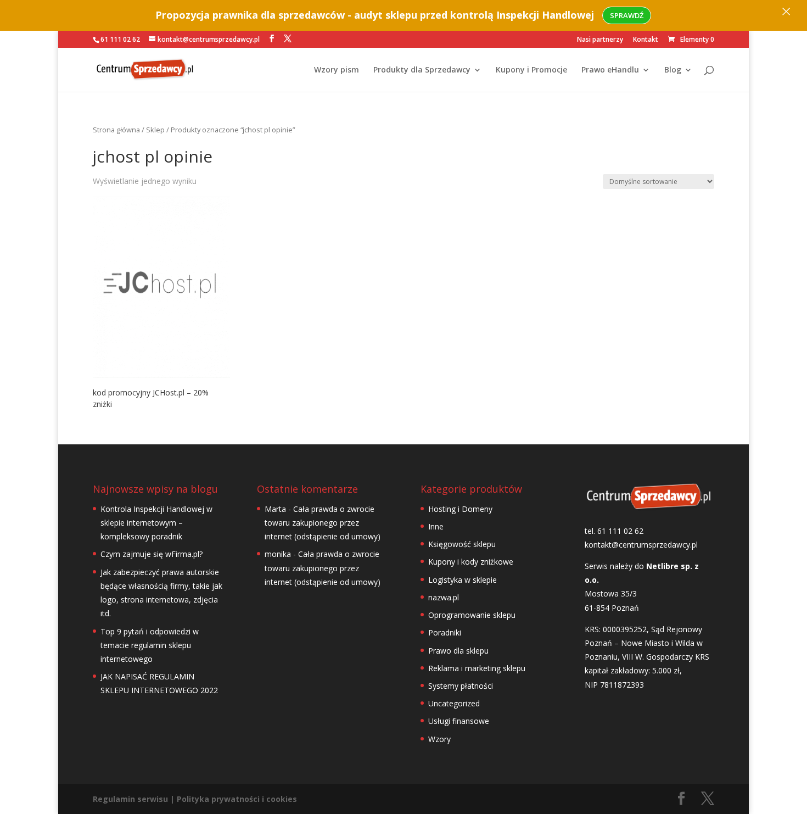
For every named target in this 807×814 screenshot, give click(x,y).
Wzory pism (336, 70)
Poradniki (444, 632)
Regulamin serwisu (130, 799)
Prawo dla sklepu (458, 650)
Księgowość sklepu (462, 544)
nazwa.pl (443, 597)
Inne (436, 526)
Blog (672, 70)
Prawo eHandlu (610, 70)
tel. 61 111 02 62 (614, 531)
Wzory (439, 739)
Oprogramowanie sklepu (471, 615)
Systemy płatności (460, 686)
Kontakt (645, 40)
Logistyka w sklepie (462, 580)
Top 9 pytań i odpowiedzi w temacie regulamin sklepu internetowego (149, 645)
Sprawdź (626, 15)
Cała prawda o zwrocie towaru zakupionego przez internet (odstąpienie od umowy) (322, 523)
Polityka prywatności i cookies (237, 799)
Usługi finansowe (458, 721)
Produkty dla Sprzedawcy (421, 70)
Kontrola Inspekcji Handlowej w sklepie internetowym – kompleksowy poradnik (156, 523)
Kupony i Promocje (531, 70)
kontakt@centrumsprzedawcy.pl (641, 544)
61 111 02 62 (120, 39)
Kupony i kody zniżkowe (470, 561)
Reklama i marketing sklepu (476, 668)
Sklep (155, 130)
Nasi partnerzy (600, 40)
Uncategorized (454, 703)
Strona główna (116, 130)
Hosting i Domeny (460, 509)
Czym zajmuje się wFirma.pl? (151, 554)
